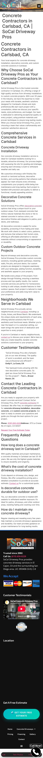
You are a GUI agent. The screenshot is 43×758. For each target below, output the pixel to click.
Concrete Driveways (25, 729)
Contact (21, 739)
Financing (21, 734)
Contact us (13, 483)
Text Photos (18, 754)
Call (3, 754)
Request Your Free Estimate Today (15, 430)
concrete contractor (28, 403)
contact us (5, 337)
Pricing (10, 734)
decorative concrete (33, 206)
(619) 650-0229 (14, 423)
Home (10, 729)
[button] (39, 6)
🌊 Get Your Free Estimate (21, 714)
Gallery (33, 734)
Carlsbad (24, 312)
